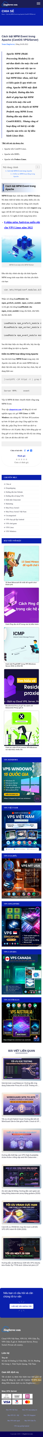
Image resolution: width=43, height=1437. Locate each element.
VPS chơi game (11, 523)
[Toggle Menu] (38, 3)
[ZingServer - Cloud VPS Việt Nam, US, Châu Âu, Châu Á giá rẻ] (10, 4)
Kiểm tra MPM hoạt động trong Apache (24, 175)
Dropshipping (10, 488)
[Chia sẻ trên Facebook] (25, 451)
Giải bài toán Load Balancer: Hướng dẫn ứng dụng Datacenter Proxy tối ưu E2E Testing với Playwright (19, 1084)
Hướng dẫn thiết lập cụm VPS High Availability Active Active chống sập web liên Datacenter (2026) (20, 1156)
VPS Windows (11, 531)
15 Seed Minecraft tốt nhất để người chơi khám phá (21, 583)
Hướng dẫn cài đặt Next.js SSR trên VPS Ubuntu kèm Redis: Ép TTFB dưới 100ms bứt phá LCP (21, 1264)
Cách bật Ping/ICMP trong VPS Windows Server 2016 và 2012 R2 (21, 665)
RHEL (18, 121)
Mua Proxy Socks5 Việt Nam (16, 512)
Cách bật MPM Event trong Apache (19, 171)
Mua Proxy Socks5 (12, 508)
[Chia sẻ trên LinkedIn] (31, 451)
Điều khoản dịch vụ (14, 1383)
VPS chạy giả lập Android (15, 519)
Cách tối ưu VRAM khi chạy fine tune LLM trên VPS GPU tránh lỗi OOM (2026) (20, 1228)
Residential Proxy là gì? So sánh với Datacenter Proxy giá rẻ (19, 707)
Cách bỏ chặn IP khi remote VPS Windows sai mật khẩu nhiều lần (21, 748)
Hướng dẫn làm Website (14, 492)
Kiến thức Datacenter (13, 500)
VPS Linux (10, 527)
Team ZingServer (8, 44)
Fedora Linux (20, 159)
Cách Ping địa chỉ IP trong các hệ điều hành (22, 624)
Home (3, 14)
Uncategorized (11, 516)
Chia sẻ (8, 484)
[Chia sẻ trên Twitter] (28, 451)
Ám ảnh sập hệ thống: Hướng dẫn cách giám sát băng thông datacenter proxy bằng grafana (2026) (21, 1192)
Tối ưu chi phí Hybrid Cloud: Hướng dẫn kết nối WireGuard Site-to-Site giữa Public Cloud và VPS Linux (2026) (21, 1120)
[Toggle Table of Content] (36, 167)
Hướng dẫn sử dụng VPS (15, 496)
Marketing (9, 504)
